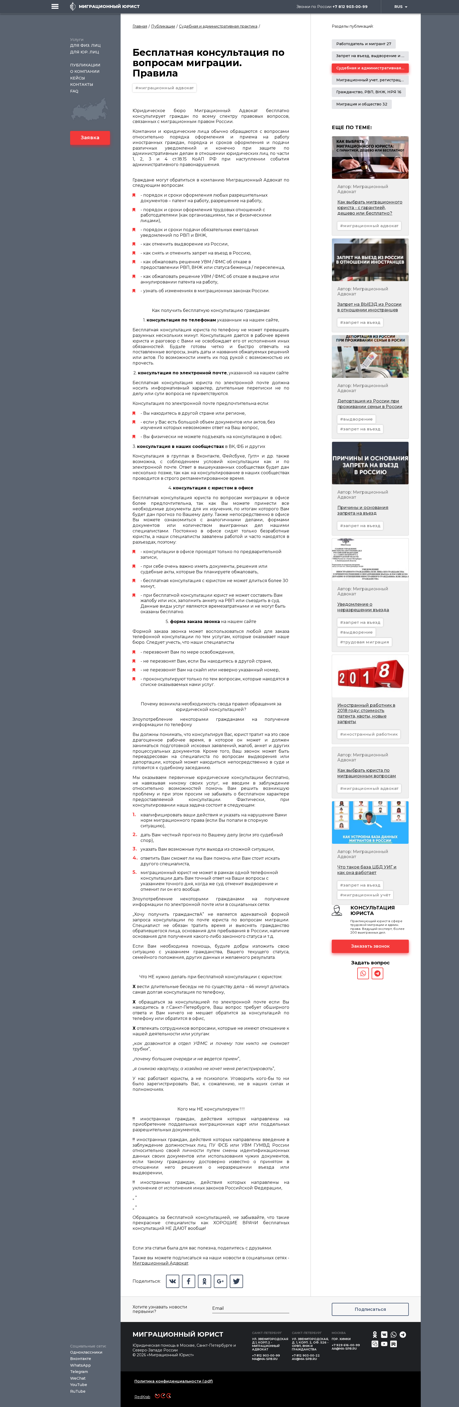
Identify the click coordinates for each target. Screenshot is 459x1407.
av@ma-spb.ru (304, 1359)
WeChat (78, 1378)
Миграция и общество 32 (361, 104)
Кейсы (77, 78)
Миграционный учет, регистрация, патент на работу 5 (390, 80)
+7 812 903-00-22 (306, 1355)
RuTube (78, 1391)
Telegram (79, 1371)
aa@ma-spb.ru (344, 1348)
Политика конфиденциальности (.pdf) (173, 1381)
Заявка (90, 138)
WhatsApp (80, 1365)
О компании (85, 71)
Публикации (85, 65)
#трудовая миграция (364, 642)
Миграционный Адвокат (160, 1263)
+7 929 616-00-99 (346, 1345)
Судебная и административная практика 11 (381, 68)
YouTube (78, 1384)
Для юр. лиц (84, 52)
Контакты (81, 84)
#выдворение (356, 419)
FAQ (74, 91)
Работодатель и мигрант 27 (363, 43)
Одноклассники (86, 1352)
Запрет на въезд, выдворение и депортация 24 (384, 55)
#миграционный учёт (365, 894)
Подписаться (370, 1309)
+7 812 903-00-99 (350, 6)
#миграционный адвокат (164, 87)
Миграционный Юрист (178, 1334)
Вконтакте (80, 1358)
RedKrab (142, 1397)
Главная (140, 26)
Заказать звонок (370, 946)
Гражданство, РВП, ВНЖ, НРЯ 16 (368, 92)
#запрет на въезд (360, 322)
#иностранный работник (369, 734)
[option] (364, 44)
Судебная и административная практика (218, 26)
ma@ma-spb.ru (265, 1359)
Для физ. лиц (85, 45)
